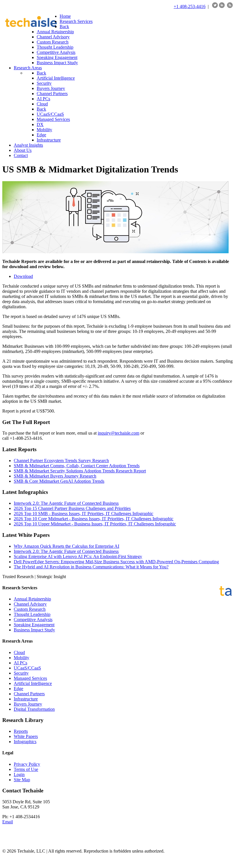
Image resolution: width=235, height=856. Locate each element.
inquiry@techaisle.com (118, 433)
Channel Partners (29, 693)
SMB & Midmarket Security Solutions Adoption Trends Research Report (80, 470)
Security (21, 673)
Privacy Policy (27, 764)
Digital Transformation (34, 709)
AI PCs (20, 662)
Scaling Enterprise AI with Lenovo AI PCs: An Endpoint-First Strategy (78, 556)
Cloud (19, 652)
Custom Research (30, 609)
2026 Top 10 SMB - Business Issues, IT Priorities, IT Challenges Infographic (83, 513)
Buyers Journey (28, 704)
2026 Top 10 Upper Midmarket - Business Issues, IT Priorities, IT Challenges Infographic (95, 523)
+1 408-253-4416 (189, 6)
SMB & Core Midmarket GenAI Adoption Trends (59, 481)
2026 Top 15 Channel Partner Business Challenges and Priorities (72, 508)
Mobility (21, 657)
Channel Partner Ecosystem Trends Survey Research (61, 460)
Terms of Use (26, 769)
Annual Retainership (32, 598)
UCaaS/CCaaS (27, 667)
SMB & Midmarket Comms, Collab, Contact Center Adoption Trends (77, 465)
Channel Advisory (30, 604)
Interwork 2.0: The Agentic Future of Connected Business (66, 503)
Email (7, 821)
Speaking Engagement (34, 624)
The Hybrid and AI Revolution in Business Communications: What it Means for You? (91, 566)
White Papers (26, 736)
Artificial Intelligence (33, 683)
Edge (18, 688)
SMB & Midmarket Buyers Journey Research (55, 476)
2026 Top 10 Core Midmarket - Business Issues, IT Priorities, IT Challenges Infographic (93, 518)
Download (23, 276)
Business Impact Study (34, 629)
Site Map (22, 779)
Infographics (25, 741)
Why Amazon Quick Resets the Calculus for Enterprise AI (66, 546)
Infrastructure (26, 698)
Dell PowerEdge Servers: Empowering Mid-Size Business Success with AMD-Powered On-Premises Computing (116, 561)
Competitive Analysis (33, 619)
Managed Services (30, 678)
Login (19, 774)
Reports (21, 731)
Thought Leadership (32, 614)
